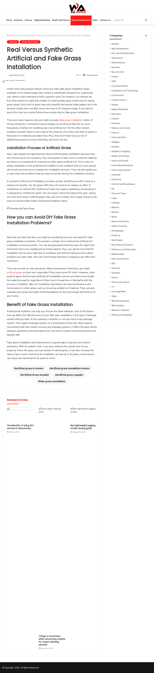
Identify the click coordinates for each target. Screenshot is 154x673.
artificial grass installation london (70, 368)
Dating (114, 104)
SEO (113, 263)
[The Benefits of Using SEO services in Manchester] (20, 415)
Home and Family (119, 160)
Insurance (116, 179)
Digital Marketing (42, 20)
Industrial (115, 174)
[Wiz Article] (77, 7)
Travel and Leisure (120, 282)
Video (114, 296)
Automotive (117, 58)
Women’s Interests (120, 310)
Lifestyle (115, 202)
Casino (114, 76)
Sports (114, 277)
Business (18, 20)
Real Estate (116, 240)
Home (9, 20)
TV (112, 287)
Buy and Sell (117, 72)
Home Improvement (81, 20)
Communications (119, 86)
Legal (114, 198)
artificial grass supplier (70, 374)
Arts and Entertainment (122, 53)
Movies (114, 212)
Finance (28, 20)
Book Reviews (118, 62)
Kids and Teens (118, 193)
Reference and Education (123, 249)
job (112, 188)
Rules (95, 20)
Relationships (117, 254)
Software (115, 273)
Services (115, 268)
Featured (13, 42)
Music (114, 216)
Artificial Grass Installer (35, 374)
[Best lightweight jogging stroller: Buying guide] (84, 415)
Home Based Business (122, 165)
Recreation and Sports (122, 245)
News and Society (120, 221)
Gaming (115, 146)
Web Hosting (117, 305)
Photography (117, 231)
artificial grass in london (29, 368)
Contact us (105, 20)
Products (115, 235)
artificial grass (14, 272)
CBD (113, 81)
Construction (117, 95)
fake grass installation (71, 120)
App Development (120, 48)
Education (116, 114)
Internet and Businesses (123, 184)
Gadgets (115, 142)
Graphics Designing (120, 151)
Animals (115, 44)
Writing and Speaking (121, 315)
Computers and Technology (124, 90)
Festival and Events (120, 128)
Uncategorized (118, 291)
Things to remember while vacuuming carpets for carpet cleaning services (52, 640)
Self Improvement (120, 259)
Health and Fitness (60, 20)
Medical (115, 207)
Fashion (115, 118)
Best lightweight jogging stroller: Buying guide (82, 427)
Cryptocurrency (119, 100)
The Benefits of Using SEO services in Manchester (20, 427)
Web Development (120, 301)
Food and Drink (118, 137)
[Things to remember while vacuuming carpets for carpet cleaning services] (52, 520)
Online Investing (119, 226)
